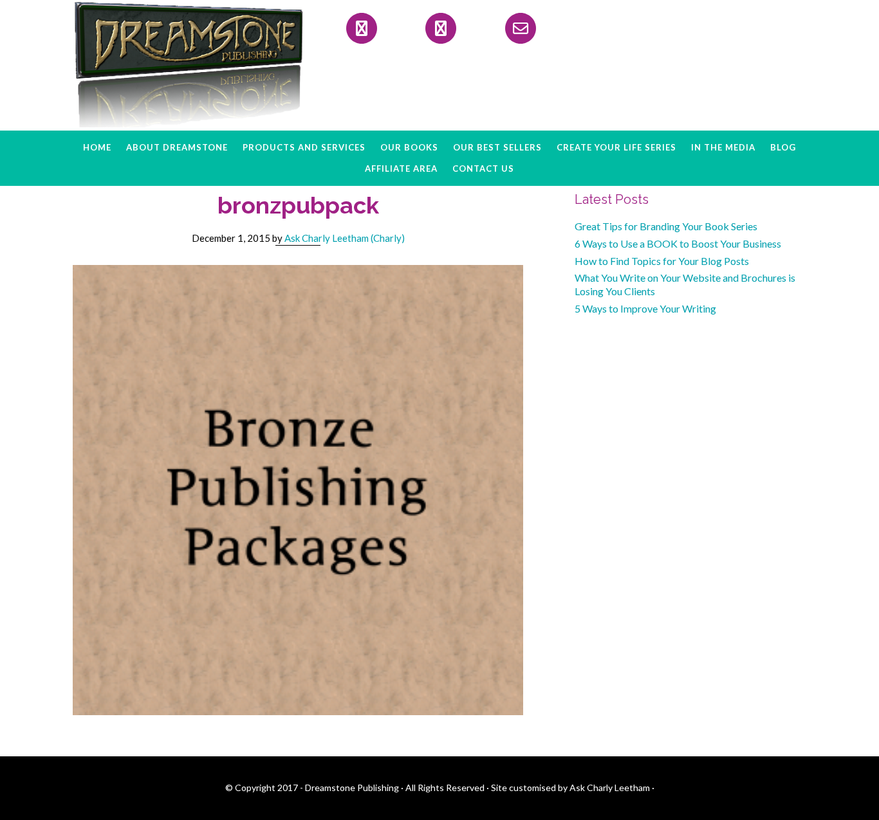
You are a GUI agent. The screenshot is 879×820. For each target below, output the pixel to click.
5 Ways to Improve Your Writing (645, 308)
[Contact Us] (520, 28)
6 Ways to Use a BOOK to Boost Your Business (678, 243)
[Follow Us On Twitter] (440, 28)
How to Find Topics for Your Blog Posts (662, 261)
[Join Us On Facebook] (361, 28)
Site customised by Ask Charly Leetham (570, 787)
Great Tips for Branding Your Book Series (666, 226)
